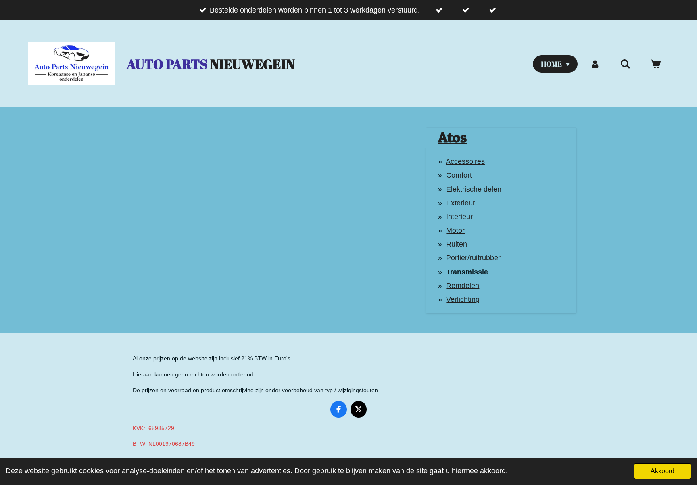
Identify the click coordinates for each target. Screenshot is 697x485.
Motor (455, 230)
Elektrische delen (473, 189)
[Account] (595, 64)
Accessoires (465, 161)
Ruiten (456, 244)
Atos (452, 137)
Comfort (459, 175)
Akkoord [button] (662, 471)
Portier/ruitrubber (473, 258)
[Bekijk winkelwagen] (656, 64)
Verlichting (463, 299)
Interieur (459, 217)
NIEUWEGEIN (211, 64)
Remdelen (462, 286)
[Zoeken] (625, 64)
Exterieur (460, 203)
